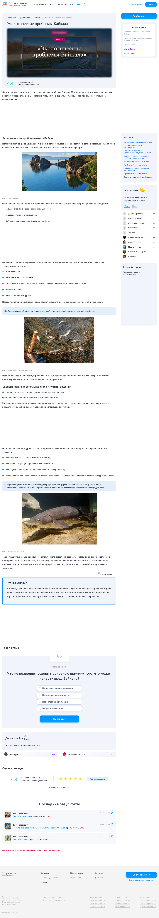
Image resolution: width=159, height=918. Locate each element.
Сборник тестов (76, 873)
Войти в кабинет (141, 875)
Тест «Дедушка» (20, 839)
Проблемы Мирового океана (135, 165)
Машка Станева (134, 247)
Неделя (127, 206)
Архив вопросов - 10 (148, 900)
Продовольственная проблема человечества (136, 169)
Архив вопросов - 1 (97, 897)
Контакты (99, 873)
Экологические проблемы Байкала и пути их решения (138, 39)
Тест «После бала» (22, 816)
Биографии (45, 873)
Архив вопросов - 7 (122, 904)
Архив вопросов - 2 (97, 900)
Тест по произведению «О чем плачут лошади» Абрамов (39, 828)
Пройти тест (139, 16)
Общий (134, 206)
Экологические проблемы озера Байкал (137, 33)
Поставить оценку (97, 779)
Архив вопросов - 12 (148, 907)
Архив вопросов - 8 (122, 907)
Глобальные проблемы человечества (133, 146)
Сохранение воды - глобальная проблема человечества (136, 157)
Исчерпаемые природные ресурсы (138, 142)
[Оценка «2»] (66, 779)
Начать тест (59, 719)
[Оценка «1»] (61, 779)
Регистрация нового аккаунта (141, 880)
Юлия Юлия (133, 228)
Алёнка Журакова (135, 237)
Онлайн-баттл (75, 878)
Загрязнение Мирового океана (136, 161)
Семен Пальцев (134, 242)
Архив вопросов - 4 (97, 907)
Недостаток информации (55, 702)
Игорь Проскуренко (136, 223)
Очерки (44, 883)
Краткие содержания (49, 878)
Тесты (52, 4)
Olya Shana (132, 256)
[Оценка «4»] (75, 779)
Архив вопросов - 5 (122, 897)
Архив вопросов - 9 (148, 897)
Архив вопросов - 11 (148, 904)
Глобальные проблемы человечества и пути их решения (137, 152)
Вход (151, 4)
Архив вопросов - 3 (97, 904)
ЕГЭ (71, 4)
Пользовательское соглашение (52, 897)
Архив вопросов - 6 (122, 900)
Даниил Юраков (134, 214)
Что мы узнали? (130, 45)
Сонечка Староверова (137, 252)
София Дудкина (134, 218)
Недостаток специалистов (56, 695)
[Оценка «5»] (80, 779)
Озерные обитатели (52, 708)
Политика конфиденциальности (52, 900)
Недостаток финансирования (57, 688)
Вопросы (62, 4)
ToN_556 (131, 233)
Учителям (99, 878)
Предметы (39, 4)
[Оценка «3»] (71, 779)
